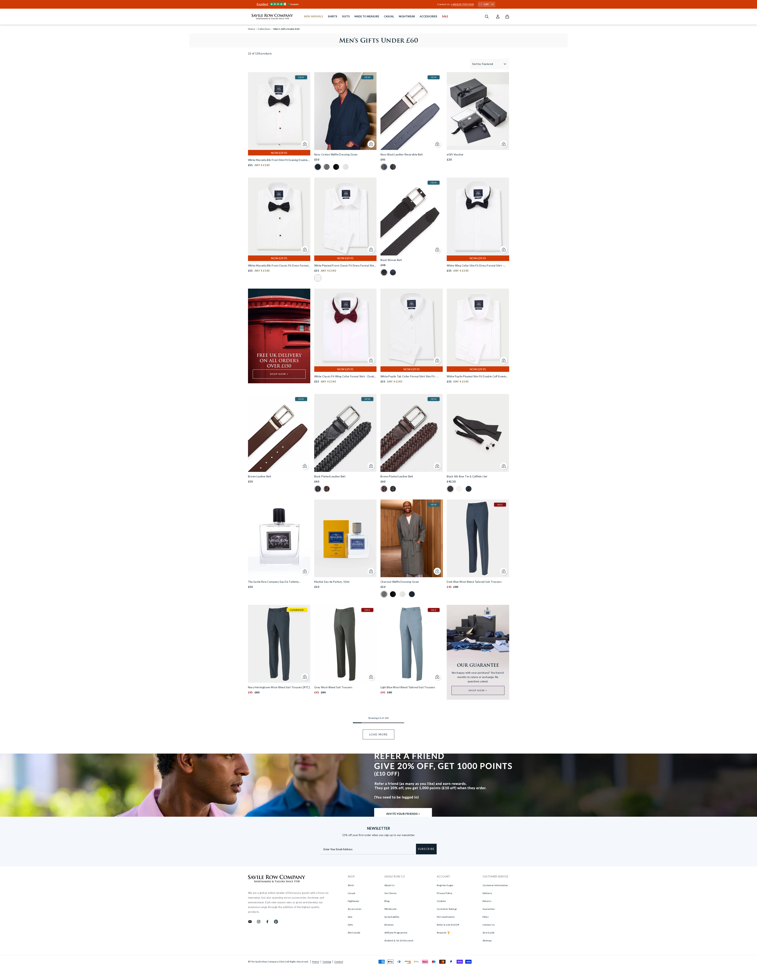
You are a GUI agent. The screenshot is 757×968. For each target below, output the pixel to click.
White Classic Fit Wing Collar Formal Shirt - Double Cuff (345, 377)
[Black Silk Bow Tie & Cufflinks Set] (478, 433)
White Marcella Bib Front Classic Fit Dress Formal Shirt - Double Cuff (278, 266)
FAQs (486, 916)
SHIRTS (332, 16)
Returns (487, 901)
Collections (264, 29)
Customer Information (495, 885)
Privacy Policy (444, 893)
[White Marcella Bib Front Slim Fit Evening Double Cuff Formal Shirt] (279, 111)
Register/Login (445, 885)
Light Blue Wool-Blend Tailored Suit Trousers (407, 687)
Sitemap (487, 940)
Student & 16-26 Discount (398, 940)
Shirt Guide (354, 932)
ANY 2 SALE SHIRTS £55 (378, 4)
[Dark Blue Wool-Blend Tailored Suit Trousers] (478, 538)
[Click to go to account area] (498, 17)
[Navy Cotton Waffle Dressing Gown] (345, 111)
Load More (378, 734)
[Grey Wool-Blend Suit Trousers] (345, 644)
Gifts (350, 924)
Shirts (351, 885)
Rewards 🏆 (443, 932)
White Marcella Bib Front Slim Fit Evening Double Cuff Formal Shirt (278, 160)
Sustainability (391, 916)
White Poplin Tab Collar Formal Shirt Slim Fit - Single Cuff (408, 377)
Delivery (487, 893)
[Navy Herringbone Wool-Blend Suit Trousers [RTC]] (279, 644)
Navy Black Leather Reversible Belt (401, 154)
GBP (486, 4)
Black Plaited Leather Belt (329, 476)
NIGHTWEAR (407, 16)
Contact (338, 961)
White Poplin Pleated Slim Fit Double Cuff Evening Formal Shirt (477, 377)
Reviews (389, 924)
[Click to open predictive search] (487, 17)
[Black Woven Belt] (411, 216)
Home (315, 961)
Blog (387, 901)
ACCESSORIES (428, 16)
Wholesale (390, 908)
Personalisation (446, 916)
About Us (389, 885)
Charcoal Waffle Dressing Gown (399, 581)
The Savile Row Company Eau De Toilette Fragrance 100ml (273, 582)
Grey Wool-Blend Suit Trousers (333, 687)
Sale (350, 916)
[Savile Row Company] (276, 879)
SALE (445, 16)
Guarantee (489, 908)
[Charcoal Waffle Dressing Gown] (411, 538)
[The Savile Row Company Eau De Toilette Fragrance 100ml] (279, 538)
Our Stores (390, 893)
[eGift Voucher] (478, 111)
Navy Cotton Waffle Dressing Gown (336, 154)
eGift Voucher (455, 154)
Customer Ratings (447, 908)
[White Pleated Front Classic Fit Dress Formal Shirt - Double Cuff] (345, 216)
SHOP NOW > (279, 373)
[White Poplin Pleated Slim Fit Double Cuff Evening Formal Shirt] (478, 327)
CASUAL (389, 16)
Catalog (327, 961)
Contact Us (489, 924)
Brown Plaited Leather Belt (396, 476)
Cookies (441, 901)
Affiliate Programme (395, 932)
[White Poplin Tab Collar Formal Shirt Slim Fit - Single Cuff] (411, 327)
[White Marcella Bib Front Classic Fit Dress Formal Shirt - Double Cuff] (279, 216)
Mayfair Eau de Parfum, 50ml (332, 581)
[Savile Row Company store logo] (272, 16)
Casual (351, 893)
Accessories (355, 908)
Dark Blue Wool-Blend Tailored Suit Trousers (474, 581)
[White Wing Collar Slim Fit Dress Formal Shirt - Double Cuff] (478, 216)
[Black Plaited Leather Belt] (345, 433)
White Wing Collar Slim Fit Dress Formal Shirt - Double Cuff (475, 266)
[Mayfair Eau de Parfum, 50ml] (345, 538)
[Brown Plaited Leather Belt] (411, 433)
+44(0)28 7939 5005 (462, 4)
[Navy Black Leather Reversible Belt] (411, 111)
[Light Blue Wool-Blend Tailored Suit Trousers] (411, 644)
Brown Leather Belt (259, 476)
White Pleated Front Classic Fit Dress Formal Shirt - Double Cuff (344, 266)
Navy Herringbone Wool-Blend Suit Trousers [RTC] (279, 687)
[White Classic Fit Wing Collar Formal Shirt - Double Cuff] (345, 327)
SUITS (346, 16)
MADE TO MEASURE (366, 16)
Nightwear (354, 901)
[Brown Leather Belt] (279, 433)
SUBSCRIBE (426, 848)
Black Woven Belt (391, 260)
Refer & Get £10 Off (448, 924)
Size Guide (489, 932)
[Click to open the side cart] (507, 17)
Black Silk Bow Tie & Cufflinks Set (467, 476)
